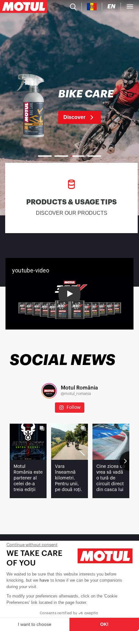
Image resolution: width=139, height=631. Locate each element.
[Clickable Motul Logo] (23, 6)
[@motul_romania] (49, 390)
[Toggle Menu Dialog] (130, 6)
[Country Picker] (92, 6)
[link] (69, 106)
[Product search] (73, 6)
